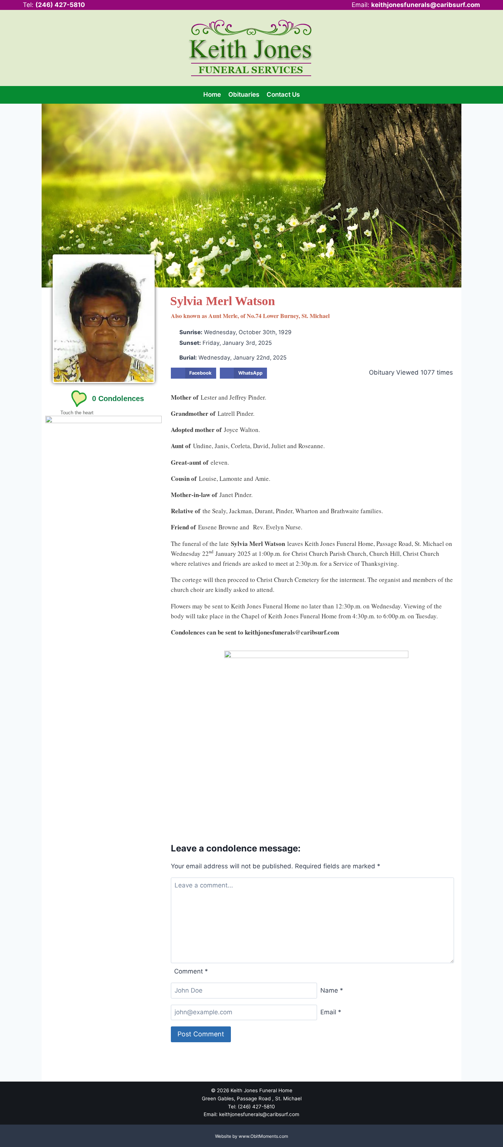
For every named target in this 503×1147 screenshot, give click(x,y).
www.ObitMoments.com (263, 1136)
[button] (193, 373)
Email (330, 1012)
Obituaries (243, 94)
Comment (191, 971)
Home (212, 94)
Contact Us (283, 94)
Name (331, 990)
